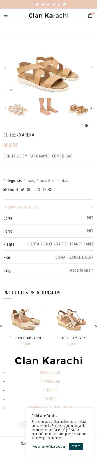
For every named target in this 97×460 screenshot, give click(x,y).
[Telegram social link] (64, 4)
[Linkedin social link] (48, 4)
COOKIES (50, 390)
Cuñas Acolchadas (52, 180)
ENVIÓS (50, 399)
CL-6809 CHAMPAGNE (26, 338)
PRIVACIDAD (50, 381)
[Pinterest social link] (43, 4)
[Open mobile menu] (5, 15)
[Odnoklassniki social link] (53, 4)
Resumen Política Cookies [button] (49, 446)
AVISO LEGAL (50, 372)
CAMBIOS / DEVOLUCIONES (50, 407)
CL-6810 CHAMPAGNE (71, 338)
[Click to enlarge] (11, 90)
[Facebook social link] (32, 4)
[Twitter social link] (37, 4)
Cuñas (28, 180)
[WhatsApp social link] (59, 4)
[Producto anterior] (82, 125)
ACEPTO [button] (76, 446)
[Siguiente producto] (91, 125)
